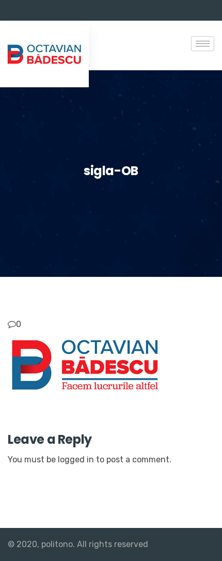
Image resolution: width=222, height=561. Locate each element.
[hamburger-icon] (202, 43)
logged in (76, 459)
